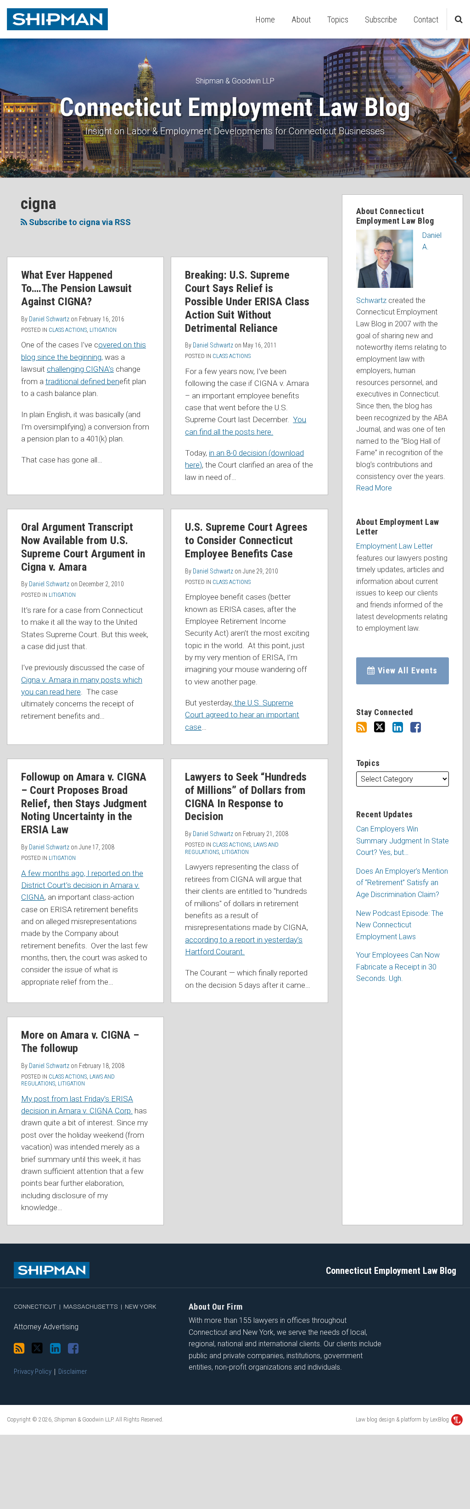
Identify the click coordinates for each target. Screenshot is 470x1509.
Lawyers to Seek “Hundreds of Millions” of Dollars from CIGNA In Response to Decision (246, 797)
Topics (337, 19)
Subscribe (381, 19)
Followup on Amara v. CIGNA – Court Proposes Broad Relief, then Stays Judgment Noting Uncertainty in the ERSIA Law (84, 803)
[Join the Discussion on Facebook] (415, 727)
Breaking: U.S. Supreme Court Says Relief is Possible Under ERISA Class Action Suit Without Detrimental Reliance (247, 301)
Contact (426, 19)
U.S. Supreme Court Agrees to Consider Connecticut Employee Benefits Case (246, 540)
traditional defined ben (82, 381)
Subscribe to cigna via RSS (79, 222)
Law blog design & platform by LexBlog (403, 1419)
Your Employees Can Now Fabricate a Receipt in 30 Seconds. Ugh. (398, 967)
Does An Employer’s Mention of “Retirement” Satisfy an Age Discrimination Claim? (402, 883)
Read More (374, 488)
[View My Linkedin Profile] (397, 727)
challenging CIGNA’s (80, 369)
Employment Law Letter (394, 546)
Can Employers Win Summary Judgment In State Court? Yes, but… (402, 841)
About (301, 19)
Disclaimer (72, 1371)
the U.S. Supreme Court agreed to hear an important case (242, 715)
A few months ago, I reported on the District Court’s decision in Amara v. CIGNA (82, 885)
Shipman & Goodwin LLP (235, 81)
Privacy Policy (32, 1371)
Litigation (103, 329)
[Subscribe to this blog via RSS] (361, 727)
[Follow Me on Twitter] (379, 727)
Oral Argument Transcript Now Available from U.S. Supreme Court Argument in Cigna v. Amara (83, 547)
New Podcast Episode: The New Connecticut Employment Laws (399, 925)
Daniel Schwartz (49, 319)
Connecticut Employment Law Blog (235, 107)
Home (265, 19)
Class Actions (68, 329)
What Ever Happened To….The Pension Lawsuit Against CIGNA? (76, 288)
